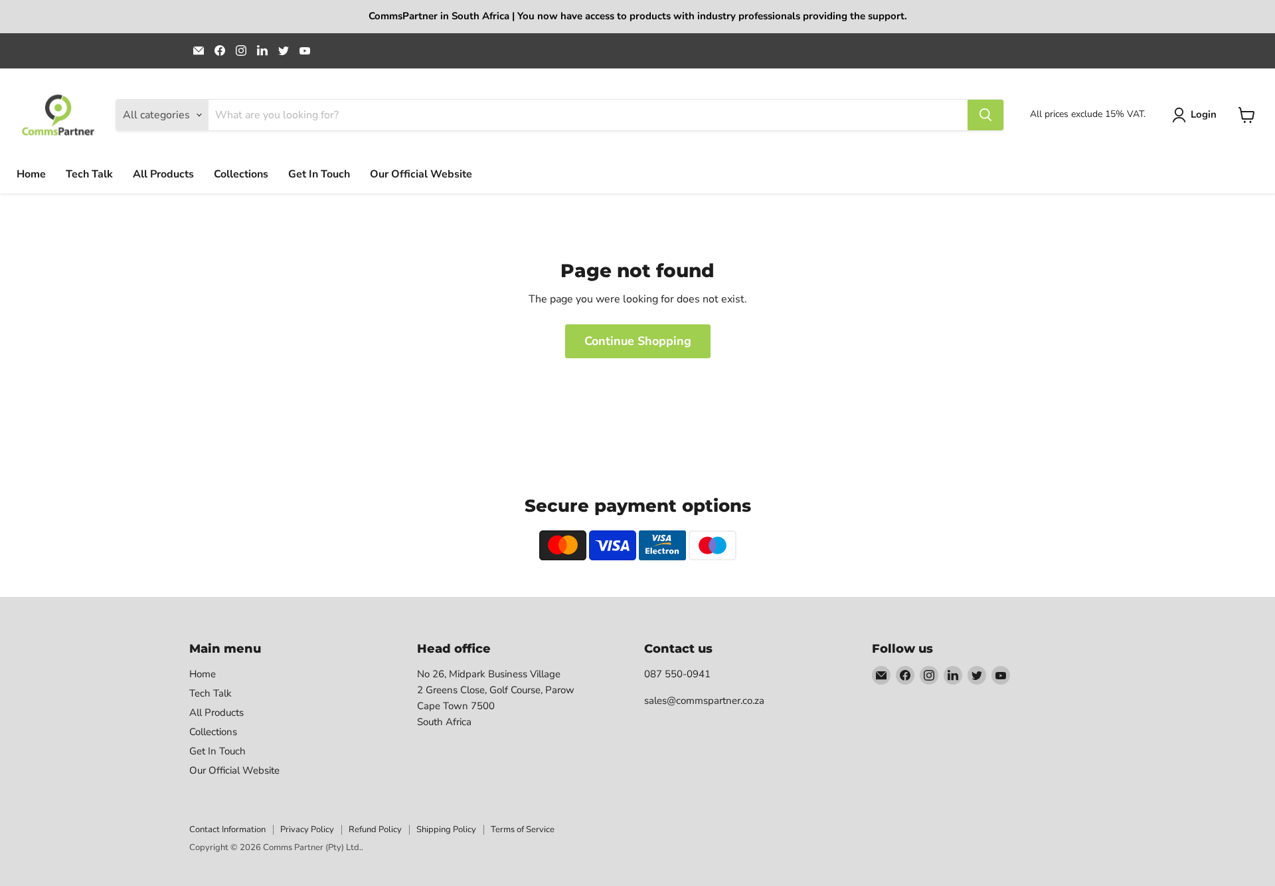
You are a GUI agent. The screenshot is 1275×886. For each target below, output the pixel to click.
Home (31, 174)
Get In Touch (319, 174)
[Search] (985, 115)
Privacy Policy (307, 829)
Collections (241, 174)
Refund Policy (375, 829)
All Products (163, 174)
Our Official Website (421, 174)
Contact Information (227, 829)
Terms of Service (522, 829)
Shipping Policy (446, 829)
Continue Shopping (637, 341)
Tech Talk (89, 174)
